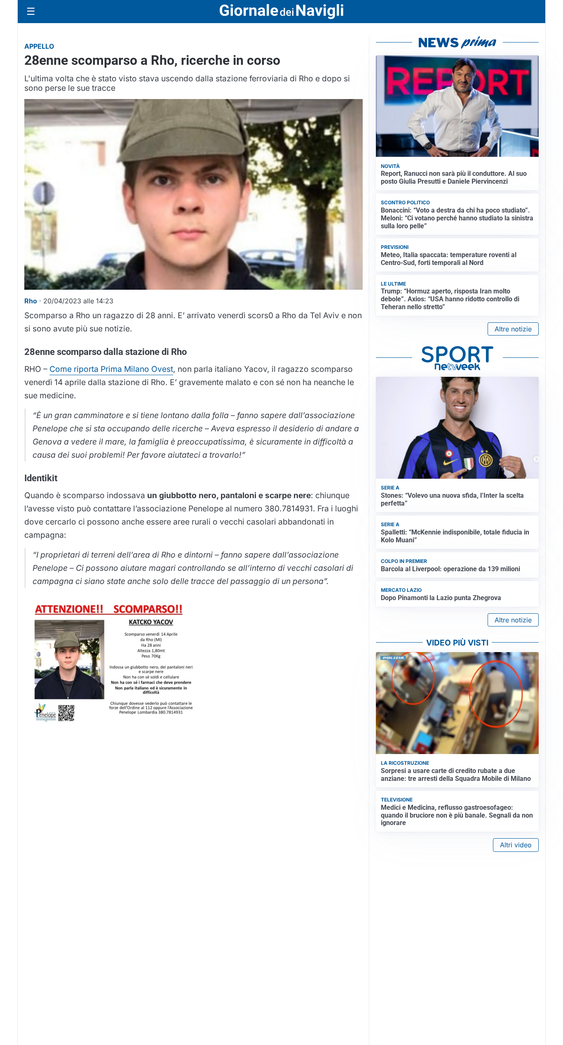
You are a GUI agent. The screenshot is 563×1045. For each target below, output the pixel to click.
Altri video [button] (516, 845)
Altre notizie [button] (513, 329)
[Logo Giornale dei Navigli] (281, 11)
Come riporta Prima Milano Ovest (111, 369)
